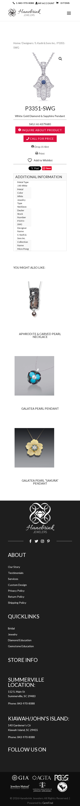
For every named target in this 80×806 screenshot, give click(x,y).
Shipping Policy (17, 602)
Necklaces (22, 206)
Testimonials (15, 572)
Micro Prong (23, 248)
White (20, 196)
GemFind (47, 802)
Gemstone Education (21, 646)
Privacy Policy (16, 590)
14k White (22, 185)
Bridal (11, 628)
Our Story (14, 566)
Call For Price (41, 138)
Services (13, 578)
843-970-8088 (26, 703)
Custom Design (17, 584)
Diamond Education (19, 640)
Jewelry (12, 634)
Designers (27, 43)
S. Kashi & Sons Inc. (45, 43)
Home (16, 43)
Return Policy (16, 596)
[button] (60, 58)
